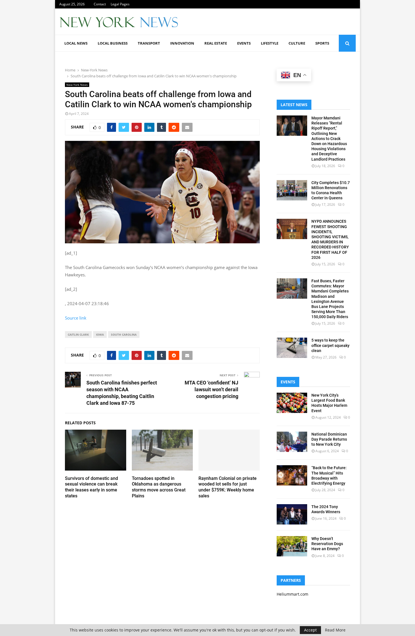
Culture (297, 43)
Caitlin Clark (78, 334)
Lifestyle (269, 43)
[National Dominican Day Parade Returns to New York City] (292, 442)
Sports (322, 43)
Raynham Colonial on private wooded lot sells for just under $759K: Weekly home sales (227, 487)
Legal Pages (120, 4)
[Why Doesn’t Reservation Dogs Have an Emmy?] (292, 546)
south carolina (124, 334)
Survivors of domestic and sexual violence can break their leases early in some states (91, 487)
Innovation (182, 43)
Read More (335, 630)
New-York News (77, 85)
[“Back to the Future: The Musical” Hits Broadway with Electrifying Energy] (292, 475)
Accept (310, 630)
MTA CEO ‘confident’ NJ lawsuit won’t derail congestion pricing (211, 389)
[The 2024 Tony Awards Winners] (292, 514)
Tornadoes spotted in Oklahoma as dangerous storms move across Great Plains (158, 487)
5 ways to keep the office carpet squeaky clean (330, 345)
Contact (100, 4)
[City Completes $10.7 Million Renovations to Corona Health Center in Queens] (292, 190)
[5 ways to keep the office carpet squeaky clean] (292, 348)
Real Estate (215, 43)
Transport (149, 43)
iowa (100, 334)
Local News (76, 43)
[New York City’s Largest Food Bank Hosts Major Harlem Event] (292, 403)
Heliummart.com (292, 594)
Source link (75, 318)
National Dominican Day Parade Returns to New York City (329, 439)
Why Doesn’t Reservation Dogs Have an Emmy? (327, 543)
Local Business (113, 43)
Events (244, 43)
